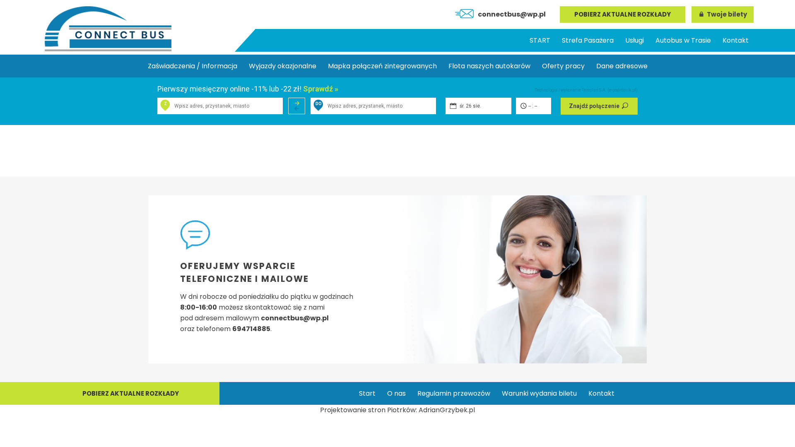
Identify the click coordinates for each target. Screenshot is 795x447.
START (540, 40)
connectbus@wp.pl (512, 14)
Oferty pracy (563, 66)
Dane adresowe (622, 66)
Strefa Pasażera (588, 40)
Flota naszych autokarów (489, 66)
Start (367, 393)
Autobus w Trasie (683, 40)
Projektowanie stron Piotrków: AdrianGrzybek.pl (397, 410)
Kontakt (736, 40)
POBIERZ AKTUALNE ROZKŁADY (622, 14)
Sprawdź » (320, 88)
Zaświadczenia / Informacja (192, 66)
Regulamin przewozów (453, 393)
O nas (396, 393)
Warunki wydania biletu (539, 393)
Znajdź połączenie (594, 106)
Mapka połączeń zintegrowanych (382, 66)
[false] (296, 106)
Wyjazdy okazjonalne (282, 66)
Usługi (634, 40)
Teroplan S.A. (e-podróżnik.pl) (610, 90)
